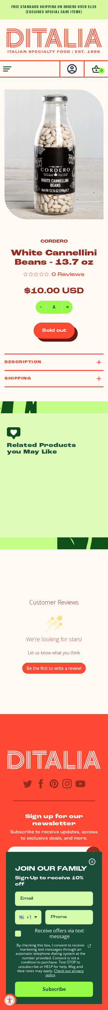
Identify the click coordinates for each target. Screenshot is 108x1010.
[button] (96, 69)
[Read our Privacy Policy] (89, 945)
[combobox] (28, 917)
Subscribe (54, 989)
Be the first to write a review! (54, 668)
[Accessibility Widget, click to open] (9, 1000)
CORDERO (54, 241)
